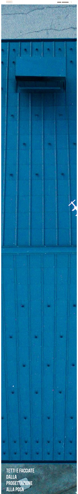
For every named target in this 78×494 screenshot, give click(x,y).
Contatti (59, 2)
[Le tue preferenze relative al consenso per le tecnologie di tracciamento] (76, 492)
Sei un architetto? (65, 2)
